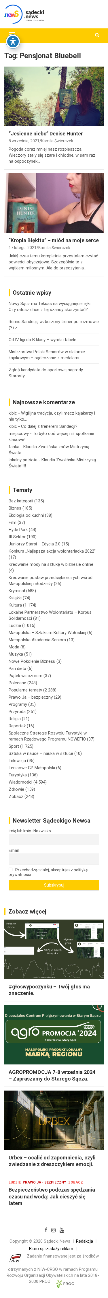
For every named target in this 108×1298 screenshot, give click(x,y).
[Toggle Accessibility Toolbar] (13, 41)
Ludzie (15, 625)
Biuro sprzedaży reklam (51, 1248)
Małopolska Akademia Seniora (37, 639)
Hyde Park (18, 529)
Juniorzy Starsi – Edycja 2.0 (34, 544)
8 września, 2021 (24, 141)
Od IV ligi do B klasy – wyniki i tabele (42, 339)
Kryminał (17, 590)
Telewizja (17, 760)
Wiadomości (20, 782)
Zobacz (16, 796)
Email (14, 850)
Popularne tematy (25, 690)
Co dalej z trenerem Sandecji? (49, 426)
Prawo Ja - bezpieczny (44, 1182)
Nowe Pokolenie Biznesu (32, 661)
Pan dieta (17, 668)
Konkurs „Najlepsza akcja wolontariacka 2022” (52, 551)
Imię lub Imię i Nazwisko (30, 831)
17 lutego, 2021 (23, 247)
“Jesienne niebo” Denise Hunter (46, 134)
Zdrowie (16, 789)
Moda (14, 647)
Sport (14, 746)
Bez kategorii (21, 501)
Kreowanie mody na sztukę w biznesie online (51, 564)
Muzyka (16, 654)
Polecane (17, 682)
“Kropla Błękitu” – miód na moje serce (54, 240)
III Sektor (17, 536)
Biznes (15, 508)
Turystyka (18, 775)
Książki (15, 598)
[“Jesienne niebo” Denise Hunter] (54, 96)
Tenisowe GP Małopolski (32, 767)
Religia (15, 718)
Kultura (15, 605)
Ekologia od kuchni (26, 515)
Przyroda (17, 711)
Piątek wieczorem (25, 675)
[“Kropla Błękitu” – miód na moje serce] (54, 203)
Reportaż (17, 725)
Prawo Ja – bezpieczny (31, 697)
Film (12, 522)
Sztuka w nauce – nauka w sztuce (41, 753)
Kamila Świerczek (57, 141)
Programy (18, 704)
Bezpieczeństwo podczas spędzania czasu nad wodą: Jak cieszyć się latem (52, 1196)
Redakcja (84, 1241)
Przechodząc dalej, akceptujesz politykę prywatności (48, 872)
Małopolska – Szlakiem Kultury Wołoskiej (47, 632)
